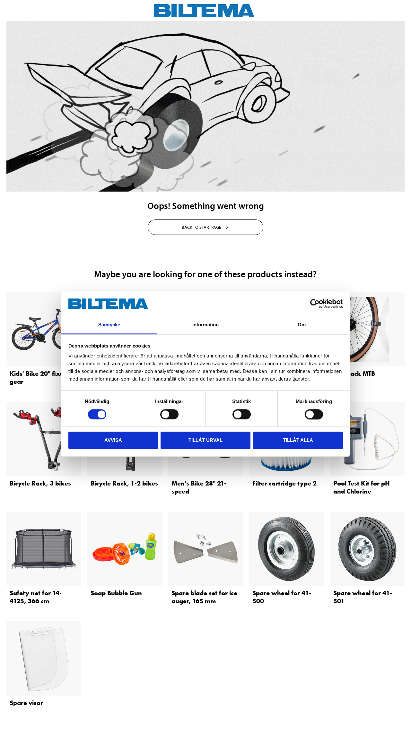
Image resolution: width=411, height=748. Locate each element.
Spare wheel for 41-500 (281, 597)
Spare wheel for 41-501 (362, 597)
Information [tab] (205, 325)
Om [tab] (302, 325)
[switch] (169, 414)
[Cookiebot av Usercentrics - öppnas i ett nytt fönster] (315, 303)
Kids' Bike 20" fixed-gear (39, 377)
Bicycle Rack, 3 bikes (40, 483)
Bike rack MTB (354, 373)
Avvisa (113, 440)
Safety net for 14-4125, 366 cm (36, 597)
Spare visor (26, 703)
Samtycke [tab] (109, 325)
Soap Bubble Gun (116, 593)
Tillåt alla (298, 440)
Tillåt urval (205, 440)
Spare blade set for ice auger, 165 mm (204, 597)
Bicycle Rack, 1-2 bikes (124, 483)
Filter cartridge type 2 (284, 483)
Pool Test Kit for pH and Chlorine (361, 487)
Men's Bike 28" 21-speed (198, 487)
